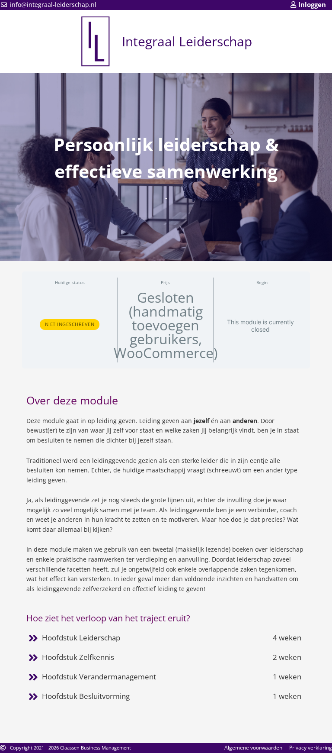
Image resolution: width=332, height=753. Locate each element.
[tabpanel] (166, 547)
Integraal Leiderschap (187, 41)
